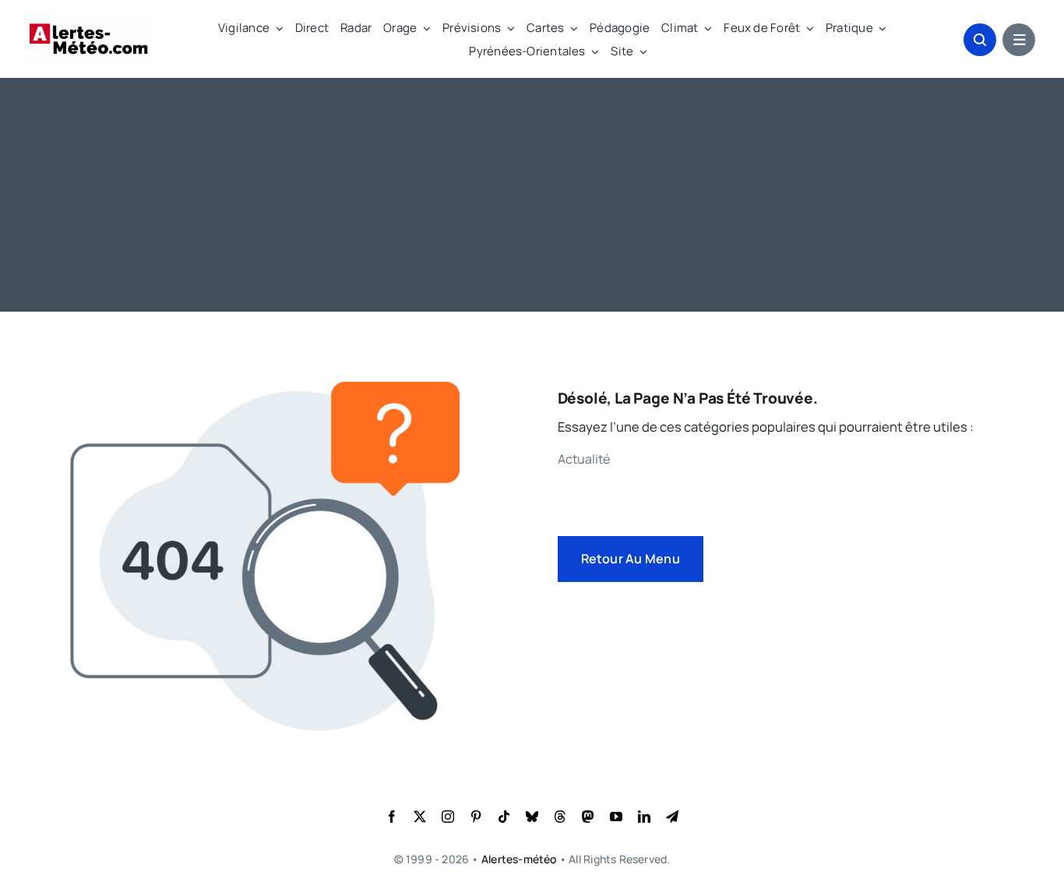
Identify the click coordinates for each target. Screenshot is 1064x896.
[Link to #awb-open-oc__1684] (1018, 39)
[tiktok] (504, 816)
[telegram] (672, 816)
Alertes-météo (519, 859)
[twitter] (420, 816)
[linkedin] (644, 816)
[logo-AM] (88, 23)
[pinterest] (476, 816)
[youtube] (616, 816)
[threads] (560, 816)
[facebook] (392, 816)
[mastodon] (588, 816)
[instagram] (448, 816)
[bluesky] (532, 816)
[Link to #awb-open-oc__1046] (980, 39)
